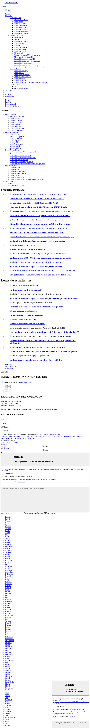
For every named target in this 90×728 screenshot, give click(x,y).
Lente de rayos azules (63, 436)
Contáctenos (9, 96)
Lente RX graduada (16, 53)
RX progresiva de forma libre (24, 57)
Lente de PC (18, 45)
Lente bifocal (18, 22)
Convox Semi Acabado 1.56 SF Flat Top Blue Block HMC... (37, 199)
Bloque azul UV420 (21, 20)
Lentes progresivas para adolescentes (26, 315)
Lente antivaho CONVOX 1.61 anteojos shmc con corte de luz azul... (40, 258)
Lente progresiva (20, 27)
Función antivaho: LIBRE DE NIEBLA (28, 249)
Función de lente (15, 69)
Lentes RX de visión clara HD (24, 59)
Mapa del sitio (55, 434)
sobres (16, 86)
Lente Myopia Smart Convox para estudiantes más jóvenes (36, 307)
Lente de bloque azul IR (22, 77)
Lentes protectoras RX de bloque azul (27, 55)
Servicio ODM (15, 84)
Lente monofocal (20, 29)
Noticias (8, 94)
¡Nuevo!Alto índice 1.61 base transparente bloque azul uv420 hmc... (40, 215)
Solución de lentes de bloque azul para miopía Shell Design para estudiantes (44, 298)
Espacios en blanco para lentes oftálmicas (24, 438)
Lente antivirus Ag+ (21, 71)
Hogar (7, 14)
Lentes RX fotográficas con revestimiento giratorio (31, 67)
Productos (8, 16)
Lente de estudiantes (21, 31)
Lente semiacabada (16, 35)
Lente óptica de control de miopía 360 (27, 290)
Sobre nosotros (10, 90)
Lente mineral (19, 43)
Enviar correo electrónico (9, 442)
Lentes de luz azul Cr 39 (46, 436)
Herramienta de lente (21, 88)
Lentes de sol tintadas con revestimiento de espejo (31, 82)
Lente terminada (15, 18)
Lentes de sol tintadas (21, 81)
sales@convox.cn (25, 382)
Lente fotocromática (21, 47)
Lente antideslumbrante (22, 75)
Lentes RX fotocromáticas (23, 63)
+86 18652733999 (11, 3)
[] (22, 513)
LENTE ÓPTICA (30, 436)
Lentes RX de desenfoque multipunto (27, 61)
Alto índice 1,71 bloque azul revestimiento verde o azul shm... (37, 232)
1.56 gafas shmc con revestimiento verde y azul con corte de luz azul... (41, 275)
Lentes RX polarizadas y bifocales (26, 65)
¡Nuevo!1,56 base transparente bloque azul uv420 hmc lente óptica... (40, 224)
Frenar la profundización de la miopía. (27, 324)
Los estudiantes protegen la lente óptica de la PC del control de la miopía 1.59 (44, 332)
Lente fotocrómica (20, 26)
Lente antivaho (19, 73)
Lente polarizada (20, 79)
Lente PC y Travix (20, 24)
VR (6, 92)
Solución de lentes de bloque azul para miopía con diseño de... (37, 266)
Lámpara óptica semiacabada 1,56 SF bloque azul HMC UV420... (39, 207)
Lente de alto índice (21, 33)
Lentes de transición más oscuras (12, 436)
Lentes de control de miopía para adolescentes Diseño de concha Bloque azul (44, 351)
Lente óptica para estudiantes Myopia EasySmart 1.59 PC (36, 360)
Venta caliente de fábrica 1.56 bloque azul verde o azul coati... (37, 241)
